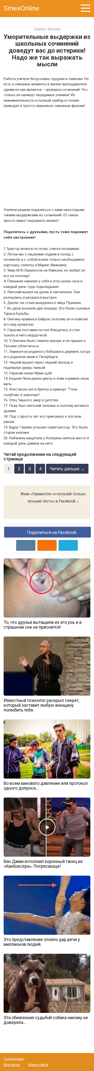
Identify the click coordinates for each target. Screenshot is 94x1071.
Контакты (12, 1065)
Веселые (54, 29)
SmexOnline (21, 8)
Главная (39, 29)
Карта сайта (38, 1065)
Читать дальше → (67, 468)
